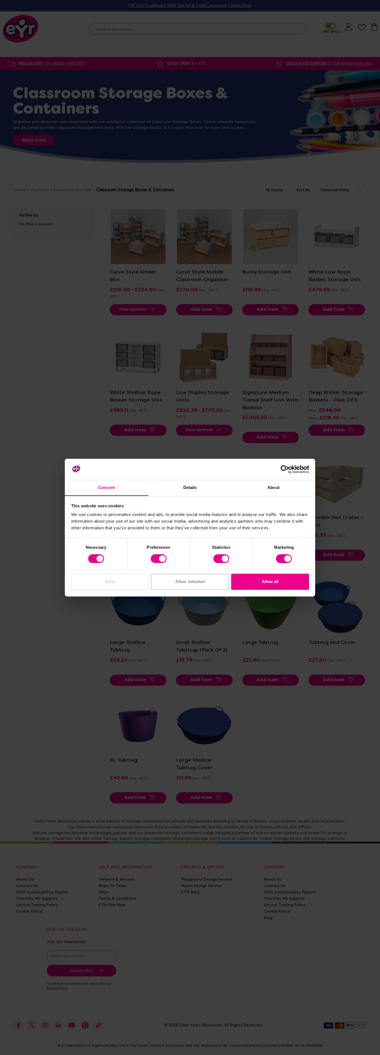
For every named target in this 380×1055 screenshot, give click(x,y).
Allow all (270, 581)
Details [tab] (190, 487)
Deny (110, 581)
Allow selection (190, 581)
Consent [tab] (106, 487)
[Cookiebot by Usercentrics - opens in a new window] (284, 469)
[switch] (159, 558)
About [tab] (273, 487)
